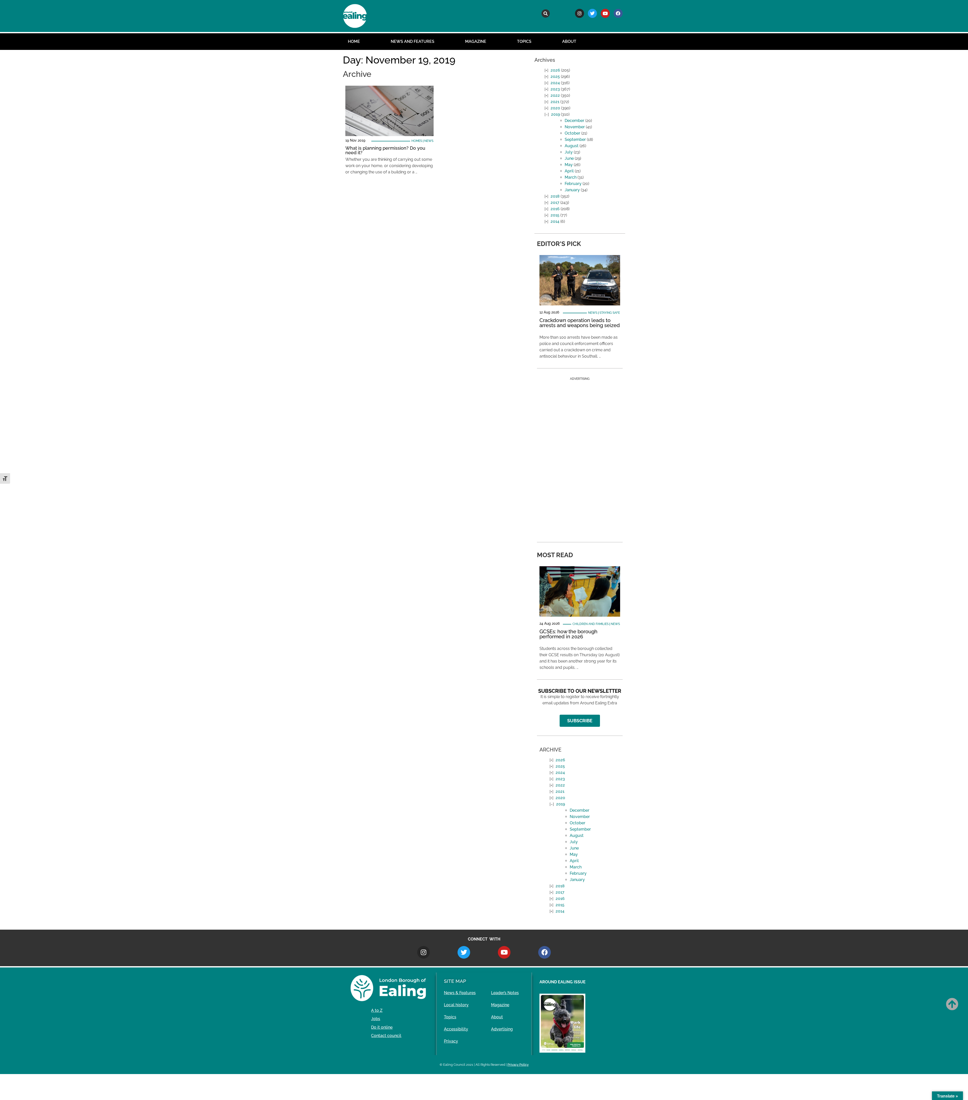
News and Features (412, 41)
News (428, 141)
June (569, 158)
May (569, 164)
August (572, 145)
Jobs (375, 1018)
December (574, 120)
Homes (416, 141)
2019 (555, 114)
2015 (555, 215)
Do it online (381, 1027)
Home (354, 41)
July (569, 152)
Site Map (455, 981)
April (569, 171)
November (575, 126)
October (572, 133)
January (572, 189)
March (571, 177)
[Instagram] (579, 13)
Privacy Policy (518, 1064)
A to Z (376, 1010)
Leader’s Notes (505, 992)
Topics (524, 41)
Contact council (386, 1035)
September (575, 139)
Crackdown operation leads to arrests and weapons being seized (579, 322)
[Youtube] (605, 13)
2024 (555, 82)
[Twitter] (592, 13)
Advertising (502, 1029)
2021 (555, 101)
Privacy (451, 1041)
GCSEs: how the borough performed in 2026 (568, 634)
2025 (555, 76)
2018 (555, 196)
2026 (555, 70)
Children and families (590, 624)
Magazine (475, 41)
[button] (545, 13)
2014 (555, 221)
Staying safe (609, 313)
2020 (555, 108)
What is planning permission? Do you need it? (385, 150)
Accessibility (456, 1029)
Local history (456, 1004)
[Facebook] (618, 13)
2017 (555, 202)
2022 (555, 95)
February (573, 183)
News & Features (460, 992)
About (569, 41)
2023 (555, 89)
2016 (555, 208)
